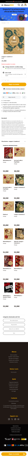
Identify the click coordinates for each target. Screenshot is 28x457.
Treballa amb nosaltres (14, 360)
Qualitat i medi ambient (13, 356)
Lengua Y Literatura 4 (19, 187)
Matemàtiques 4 (7, 241)
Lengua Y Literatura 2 (19, 214)
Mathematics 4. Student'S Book (7, 296)
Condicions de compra (14, 384)
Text (8, 23)
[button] (22, 5)
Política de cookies (14, 387)
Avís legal (14, 391)
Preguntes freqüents (13, 382)
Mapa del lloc (16, 426)
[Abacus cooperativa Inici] (9, 6)
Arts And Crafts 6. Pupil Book (18, 161)
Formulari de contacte (14, 401)
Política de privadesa (13, 386)
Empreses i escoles (13, 362)
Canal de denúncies (13, 389)
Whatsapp (13, 403)
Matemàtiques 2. (18, 268)
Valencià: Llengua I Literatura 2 (18, 242)
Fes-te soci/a (13, 372)
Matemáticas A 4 (7, 268)
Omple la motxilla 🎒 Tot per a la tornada (14, 1)
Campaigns (3, 23)
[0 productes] (25, 5)
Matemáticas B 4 (7, 160)
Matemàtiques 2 (18, 295)
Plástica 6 (5, 214)
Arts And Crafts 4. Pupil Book (7, 188)
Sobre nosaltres (13, 355)
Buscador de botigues (13, 358)
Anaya (2, 58)
